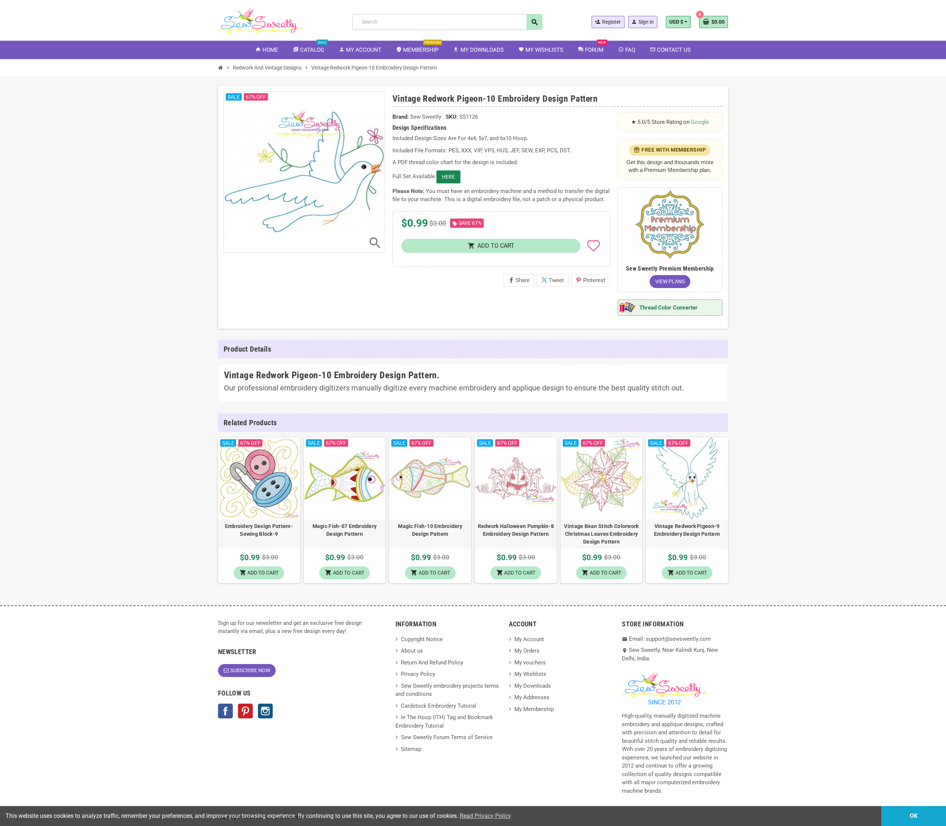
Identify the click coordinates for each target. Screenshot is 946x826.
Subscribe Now (250, 670)
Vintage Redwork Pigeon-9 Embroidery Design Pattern (687, 530)
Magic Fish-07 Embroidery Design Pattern (345, 530)
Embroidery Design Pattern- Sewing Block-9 (259, 530)
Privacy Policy (418, 674)
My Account (529, 639)
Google (700, 122)
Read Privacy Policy (485, 815)
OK (914, 815)
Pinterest (590, 280)
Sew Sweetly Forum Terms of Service (447, 737)
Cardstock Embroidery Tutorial (438, 706)
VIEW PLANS (670, 281)
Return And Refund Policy (432, 662)
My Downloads (532, 686)
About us (412, 650)
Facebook (225, 711)
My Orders (527, 650)
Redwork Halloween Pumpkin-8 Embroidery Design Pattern (516, 530)
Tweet (552, 280)
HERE (448, 177)
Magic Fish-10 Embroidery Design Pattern (430, 530)
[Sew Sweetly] (260, 19)
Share (519, 280)
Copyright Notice (422, 639)
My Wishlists (530, 674)
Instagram (265, 711)
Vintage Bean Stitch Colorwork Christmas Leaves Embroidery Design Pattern (601, 534)
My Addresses (531, 697)
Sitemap (411, 749)
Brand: (400, 117)
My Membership (534, 709)
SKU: (452, 117)
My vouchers (530, 662)
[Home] (220, 67)
